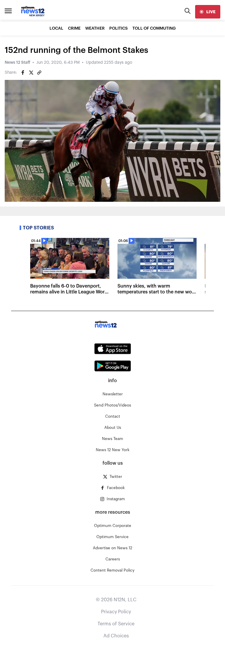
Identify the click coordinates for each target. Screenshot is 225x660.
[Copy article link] (39, 72)
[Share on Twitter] (31, 72)
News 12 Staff (17, 63)
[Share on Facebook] (23, 72)
